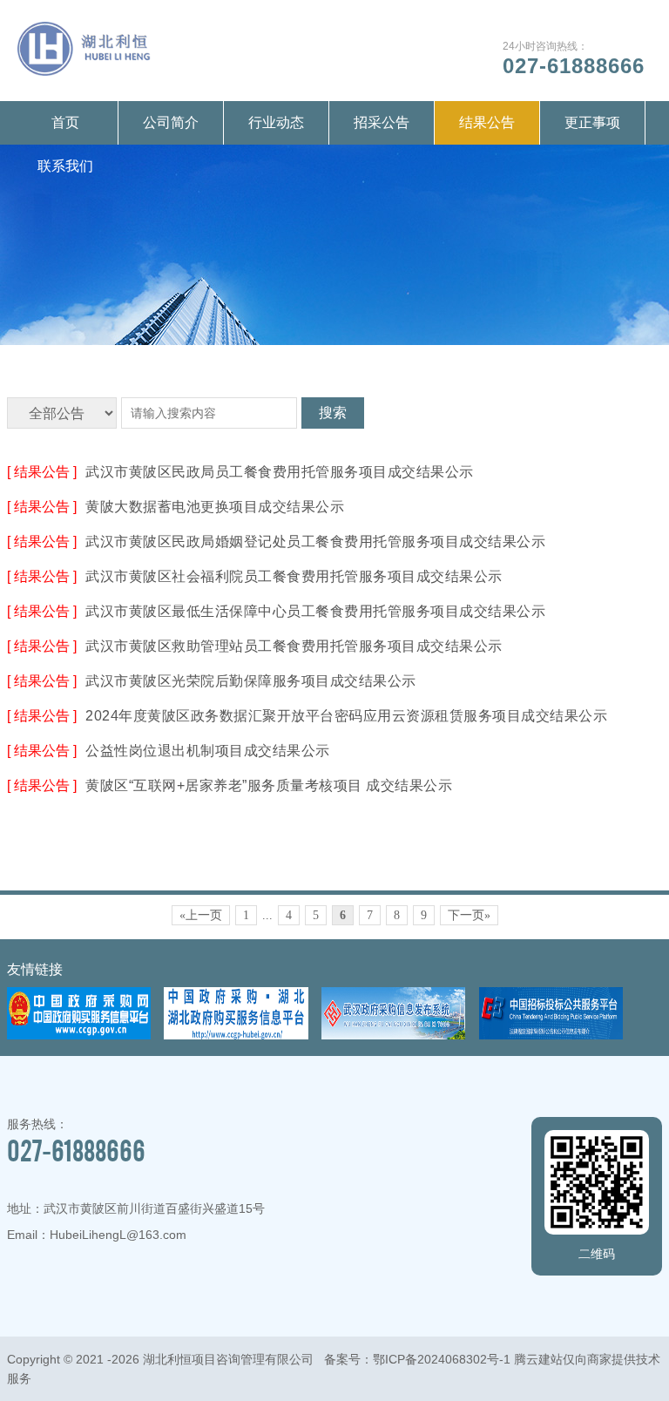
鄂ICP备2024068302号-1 (441, 1359)
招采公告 (381, 122)
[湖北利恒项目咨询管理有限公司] (84, 71)
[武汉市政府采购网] (393, 1034)
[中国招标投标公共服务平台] (551, 1034)
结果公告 (487, 122)
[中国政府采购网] (79, 1034)
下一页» (469, 915)
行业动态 (276, 122)
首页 (65, 122)
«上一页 (200, 915)
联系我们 (65, 166)
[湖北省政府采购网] (236, 1034)
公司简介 (171, 122)
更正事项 (592, 122)
